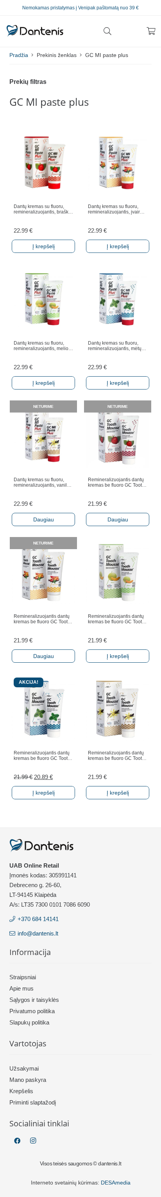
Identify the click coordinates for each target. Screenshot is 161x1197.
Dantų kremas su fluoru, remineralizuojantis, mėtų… (117, 345)
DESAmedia (116, 1182)
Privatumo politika (32, 1011)
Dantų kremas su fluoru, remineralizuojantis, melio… (43, 345)
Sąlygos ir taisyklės (34, 999)
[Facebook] (17, 1141)
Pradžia (18, 55)
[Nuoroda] (35, 31)
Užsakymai (24, 1068)
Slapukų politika (29, 1022)
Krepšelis (21, 1091)
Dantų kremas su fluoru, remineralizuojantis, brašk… (43, 209)
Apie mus (21, 988)
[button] (107, 31)
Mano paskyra (27, 1079)
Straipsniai (22, 977)
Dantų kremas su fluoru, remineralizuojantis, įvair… (116, 209)
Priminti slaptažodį (32, 1102)
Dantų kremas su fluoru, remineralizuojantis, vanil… (43, 482)
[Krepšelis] (151, 31)
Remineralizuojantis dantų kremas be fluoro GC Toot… (117, 482)
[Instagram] (33, 1141)
